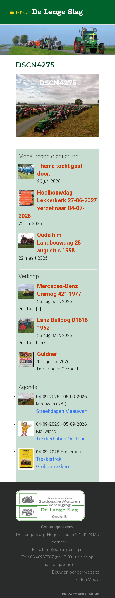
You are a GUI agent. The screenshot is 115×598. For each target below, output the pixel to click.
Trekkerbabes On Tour (60, 439)
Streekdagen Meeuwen (61, 411)
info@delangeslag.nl (64, 549)
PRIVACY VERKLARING (80, 594)
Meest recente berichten (48, 156)
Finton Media (87, 579)
